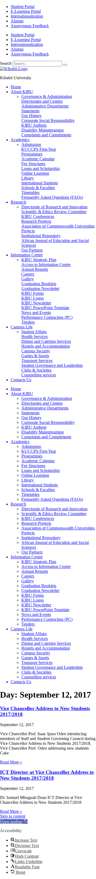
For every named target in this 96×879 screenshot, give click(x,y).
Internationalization (27, 16)
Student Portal (22, 6)
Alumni (17, 21)
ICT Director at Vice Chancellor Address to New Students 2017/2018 (47, 775)
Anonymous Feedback (30, 25)
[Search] (65, 65)
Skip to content (12, 816)
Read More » (11, 762)
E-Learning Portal (26, 11)
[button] (13, 821)
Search (5, 63)
